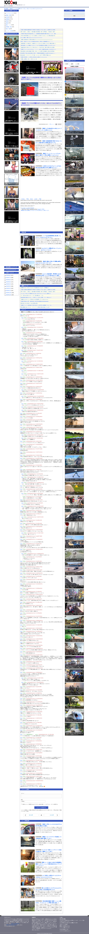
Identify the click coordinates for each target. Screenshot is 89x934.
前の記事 (31, 815)
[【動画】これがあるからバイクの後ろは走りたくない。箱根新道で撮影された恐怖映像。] (74, 629)
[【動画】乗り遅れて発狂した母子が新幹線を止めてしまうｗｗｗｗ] (74, 710)
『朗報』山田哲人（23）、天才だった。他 (29, 59)
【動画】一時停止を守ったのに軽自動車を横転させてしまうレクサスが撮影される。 (74, 93)
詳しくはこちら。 (36, 929)
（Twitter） (23, 199)
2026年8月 (8, 275)
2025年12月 (8, 292)
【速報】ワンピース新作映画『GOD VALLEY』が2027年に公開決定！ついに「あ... (36, 305)
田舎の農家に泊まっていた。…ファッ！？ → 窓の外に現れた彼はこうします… (35, 307)
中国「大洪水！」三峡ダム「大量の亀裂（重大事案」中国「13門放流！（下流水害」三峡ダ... (38, 31)
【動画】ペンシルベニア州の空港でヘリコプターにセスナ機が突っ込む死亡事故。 (74, 440)
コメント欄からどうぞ (64, 927)
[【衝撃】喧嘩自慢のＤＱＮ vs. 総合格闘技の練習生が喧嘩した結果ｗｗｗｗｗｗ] (11, 217)
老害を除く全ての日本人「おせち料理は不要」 (29, 303)
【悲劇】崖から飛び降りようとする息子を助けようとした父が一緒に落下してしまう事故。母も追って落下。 (74, 320)
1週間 (72, 63)
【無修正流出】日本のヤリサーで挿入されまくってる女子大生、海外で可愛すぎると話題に (38, 47)
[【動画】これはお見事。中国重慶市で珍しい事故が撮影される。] (74, 696)
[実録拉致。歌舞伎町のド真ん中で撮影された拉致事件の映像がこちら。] (74, 589)
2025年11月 (8, 294)
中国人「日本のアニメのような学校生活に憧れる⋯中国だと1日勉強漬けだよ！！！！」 (37, 41)
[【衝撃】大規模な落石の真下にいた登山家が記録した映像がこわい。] (74, 576)
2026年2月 (8, 288)
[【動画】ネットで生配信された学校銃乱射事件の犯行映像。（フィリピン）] (74, 603)
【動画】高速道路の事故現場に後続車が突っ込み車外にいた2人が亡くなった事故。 (74, 293)
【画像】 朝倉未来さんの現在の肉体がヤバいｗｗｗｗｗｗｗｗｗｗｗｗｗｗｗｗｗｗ (36, 39)
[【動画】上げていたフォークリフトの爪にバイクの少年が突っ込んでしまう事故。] (74, 108)
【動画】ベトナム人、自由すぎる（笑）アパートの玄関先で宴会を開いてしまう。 (74, 266)
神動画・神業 (8, 15)
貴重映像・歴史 (9, 26)
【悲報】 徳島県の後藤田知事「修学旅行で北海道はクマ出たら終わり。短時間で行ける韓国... (38, 29)
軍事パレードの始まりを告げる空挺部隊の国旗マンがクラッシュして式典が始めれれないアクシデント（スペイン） (49, 864)
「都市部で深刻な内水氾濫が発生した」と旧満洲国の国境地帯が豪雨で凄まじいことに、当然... (38, 33)
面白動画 (7, 17)
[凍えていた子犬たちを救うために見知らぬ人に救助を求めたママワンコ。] (11, 79)
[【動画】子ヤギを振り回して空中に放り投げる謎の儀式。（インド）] (74, 643)
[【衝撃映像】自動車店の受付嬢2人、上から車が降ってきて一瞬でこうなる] (11, 66)
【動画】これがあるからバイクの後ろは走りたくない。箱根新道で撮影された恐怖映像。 (74, 641)
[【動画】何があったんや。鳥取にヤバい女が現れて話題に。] (74, 455)
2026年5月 (8, 281)
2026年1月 (8, 290)
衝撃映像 (7, 19)
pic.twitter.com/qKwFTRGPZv (27, 208)
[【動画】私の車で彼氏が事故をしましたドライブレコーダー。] (74, 242)
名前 (22, 799)
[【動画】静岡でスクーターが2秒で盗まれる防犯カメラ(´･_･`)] (74, 322)
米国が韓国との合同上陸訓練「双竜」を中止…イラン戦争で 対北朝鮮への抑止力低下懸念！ (38, 51)
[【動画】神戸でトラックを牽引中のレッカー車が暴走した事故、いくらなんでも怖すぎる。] (74, 362)
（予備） (27, 199)
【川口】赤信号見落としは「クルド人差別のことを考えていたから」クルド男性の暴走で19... (38, 35)
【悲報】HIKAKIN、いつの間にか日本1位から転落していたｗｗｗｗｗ (34, 57)
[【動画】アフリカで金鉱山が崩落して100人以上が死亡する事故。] (74, 375)
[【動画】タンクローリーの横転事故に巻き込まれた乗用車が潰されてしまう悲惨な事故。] (74, 549)
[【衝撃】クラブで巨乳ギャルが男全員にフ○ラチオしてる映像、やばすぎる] (11, 54)
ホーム (41, 815)
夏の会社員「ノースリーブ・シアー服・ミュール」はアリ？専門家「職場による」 (36, 55)
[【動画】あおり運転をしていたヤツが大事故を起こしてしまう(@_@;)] (74, 94)
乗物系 (7, 21)
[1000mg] (10, 1)
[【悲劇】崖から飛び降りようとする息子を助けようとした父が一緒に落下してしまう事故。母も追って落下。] (74, 308)
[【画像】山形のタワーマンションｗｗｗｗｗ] (11, 179)
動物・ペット (8, 24)
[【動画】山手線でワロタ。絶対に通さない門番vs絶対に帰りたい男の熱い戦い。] (74, 228)
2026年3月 (8, 286)
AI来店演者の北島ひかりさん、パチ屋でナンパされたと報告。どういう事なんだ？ (36, 297)
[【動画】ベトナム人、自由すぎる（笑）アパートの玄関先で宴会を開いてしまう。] (74, 255)
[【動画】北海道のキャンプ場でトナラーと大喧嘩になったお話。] (74, 482)
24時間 (66, 63)
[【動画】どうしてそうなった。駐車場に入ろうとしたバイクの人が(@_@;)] (74, 268)
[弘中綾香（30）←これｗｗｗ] (11, 167)
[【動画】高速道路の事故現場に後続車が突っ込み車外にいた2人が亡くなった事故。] (74, 282)
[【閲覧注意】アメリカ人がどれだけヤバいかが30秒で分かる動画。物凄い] (11, 41)
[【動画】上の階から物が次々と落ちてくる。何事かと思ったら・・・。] (74, 522)
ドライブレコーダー (9, 13)
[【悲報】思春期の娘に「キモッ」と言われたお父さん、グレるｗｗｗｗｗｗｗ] (11, 116)
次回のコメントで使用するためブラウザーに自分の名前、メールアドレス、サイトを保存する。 (40, 804)
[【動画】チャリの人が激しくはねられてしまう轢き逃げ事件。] (74, 562)
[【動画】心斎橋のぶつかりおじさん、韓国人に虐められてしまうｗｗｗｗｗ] (74, 669)
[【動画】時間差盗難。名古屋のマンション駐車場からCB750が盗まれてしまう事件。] (74, 188)
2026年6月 (8, 279)
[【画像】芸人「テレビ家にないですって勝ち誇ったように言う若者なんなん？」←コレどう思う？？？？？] (11, 142)
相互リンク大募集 (63, 924)
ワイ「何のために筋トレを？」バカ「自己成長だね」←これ (32, 295)
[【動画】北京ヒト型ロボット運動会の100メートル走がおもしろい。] (74, 201)
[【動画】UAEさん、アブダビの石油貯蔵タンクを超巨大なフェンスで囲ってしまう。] (74, 175)
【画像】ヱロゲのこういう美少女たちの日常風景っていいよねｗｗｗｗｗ (34, 299)
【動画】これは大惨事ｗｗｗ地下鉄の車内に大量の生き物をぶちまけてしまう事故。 (74, 507)
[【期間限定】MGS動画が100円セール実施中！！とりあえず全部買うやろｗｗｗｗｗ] (52, 67)
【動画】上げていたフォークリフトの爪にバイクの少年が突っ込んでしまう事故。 (74, 119)
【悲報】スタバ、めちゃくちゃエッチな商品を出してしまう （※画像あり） (35, 287)
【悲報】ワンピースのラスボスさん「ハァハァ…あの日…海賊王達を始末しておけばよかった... (38, 49)
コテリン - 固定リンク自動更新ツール (5, 37)
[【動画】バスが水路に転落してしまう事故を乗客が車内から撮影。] (74, 295)
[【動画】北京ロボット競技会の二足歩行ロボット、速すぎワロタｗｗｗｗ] (74, 469)
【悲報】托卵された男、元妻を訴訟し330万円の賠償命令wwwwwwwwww (34, 301)
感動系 (7, 22)
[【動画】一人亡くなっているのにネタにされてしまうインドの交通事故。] (74, 161)
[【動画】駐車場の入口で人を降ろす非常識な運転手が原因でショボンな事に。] (74, 656)
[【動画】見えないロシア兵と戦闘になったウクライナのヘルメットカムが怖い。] (74, 683)
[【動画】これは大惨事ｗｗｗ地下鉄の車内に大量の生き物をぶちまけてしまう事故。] (74, 496)
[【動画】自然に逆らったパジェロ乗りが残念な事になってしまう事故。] (74, 389)
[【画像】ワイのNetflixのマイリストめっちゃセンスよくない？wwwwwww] (11, 154)
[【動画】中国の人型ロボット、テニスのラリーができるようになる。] (74, 135)
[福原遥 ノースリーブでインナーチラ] (11, 204)
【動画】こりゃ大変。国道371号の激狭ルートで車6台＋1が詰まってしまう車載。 (74, 414)
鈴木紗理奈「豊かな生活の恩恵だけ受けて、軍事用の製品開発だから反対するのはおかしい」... (38, 53)
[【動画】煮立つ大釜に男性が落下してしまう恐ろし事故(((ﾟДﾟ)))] (74, 148)
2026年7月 (8, 277)
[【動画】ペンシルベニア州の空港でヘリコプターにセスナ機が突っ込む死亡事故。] (74, 429)
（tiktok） (31, 199)
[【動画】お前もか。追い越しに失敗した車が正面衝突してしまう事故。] (74, 68)
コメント (22, 793)
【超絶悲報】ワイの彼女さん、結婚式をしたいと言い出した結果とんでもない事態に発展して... (38, 43)
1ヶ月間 (77, 63)
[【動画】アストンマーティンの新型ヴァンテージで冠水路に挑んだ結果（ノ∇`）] (74, 349)
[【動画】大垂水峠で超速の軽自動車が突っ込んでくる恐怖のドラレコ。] (74, 723)
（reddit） (36, 199)
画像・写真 (8, 28)
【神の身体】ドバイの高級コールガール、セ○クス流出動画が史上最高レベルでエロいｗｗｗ (38, 45)
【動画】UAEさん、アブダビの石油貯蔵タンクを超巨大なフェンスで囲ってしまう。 (74, 186)
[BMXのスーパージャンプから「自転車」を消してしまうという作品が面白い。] (11, 104)
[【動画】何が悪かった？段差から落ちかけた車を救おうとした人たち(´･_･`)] (74, 509)
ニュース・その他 (9, 30)
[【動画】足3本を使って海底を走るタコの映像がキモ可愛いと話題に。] (11, 91)
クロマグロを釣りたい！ (65, 930)
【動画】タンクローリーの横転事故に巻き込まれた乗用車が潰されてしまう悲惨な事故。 (74, 561)
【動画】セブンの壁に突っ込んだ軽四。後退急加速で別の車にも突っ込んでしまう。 (74, 547)
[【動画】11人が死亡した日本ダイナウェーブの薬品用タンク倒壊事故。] (74, 335)
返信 (21, 314)
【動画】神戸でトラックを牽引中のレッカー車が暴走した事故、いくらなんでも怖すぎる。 (74, 373)
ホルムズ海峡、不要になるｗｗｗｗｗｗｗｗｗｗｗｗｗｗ (31, 37)
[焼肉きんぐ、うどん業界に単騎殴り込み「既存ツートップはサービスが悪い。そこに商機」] (30, 67)
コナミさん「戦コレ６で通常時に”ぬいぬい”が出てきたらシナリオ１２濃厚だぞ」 (36, 293)
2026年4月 (8, 284)
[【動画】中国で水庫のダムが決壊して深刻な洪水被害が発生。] (74, 415)
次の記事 (52, 815)
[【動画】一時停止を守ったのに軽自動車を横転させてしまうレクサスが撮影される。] (74, 81)
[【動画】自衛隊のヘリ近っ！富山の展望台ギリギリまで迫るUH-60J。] (74, 215)
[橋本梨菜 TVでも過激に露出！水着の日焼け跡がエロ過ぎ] (11, 192)
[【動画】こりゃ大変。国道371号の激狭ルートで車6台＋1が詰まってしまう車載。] (74, 402)
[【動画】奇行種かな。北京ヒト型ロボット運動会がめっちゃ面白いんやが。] (74, 442)
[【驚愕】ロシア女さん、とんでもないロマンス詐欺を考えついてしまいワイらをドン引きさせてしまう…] (11, 129)
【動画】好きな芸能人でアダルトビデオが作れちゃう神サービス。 (35, 210)
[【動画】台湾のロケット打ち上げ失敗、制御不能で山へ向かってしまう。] (74, 121)
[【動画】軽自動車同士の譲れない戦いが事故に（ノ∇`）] (74, 616)
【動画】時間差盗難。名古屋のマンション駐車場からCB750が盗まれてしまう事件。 (74, 200)
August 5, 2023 (40, 209)
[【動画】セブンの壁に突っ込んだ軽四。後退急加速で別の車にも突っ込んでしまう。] (74, 536)
